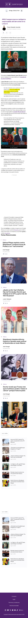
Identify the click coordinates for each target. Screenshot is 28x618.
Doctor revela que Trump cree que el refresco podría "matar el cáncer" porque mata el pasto (15, 389)
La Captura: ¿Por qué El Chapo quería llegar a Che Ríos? (18, 464)
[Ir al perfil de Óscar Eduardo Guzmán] (4, 28)
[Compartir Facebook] (3, 32)
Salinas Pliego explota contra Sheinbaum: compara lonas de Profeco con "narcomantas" (14, 244)
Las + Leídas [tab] (5, 433)
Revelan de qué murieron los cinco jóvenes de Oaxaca (17, 472)
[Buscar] (6, 10)
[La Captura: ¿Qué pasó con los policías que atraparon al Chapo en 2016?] (5, 450)
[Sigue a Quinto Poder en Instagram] (12, 610)
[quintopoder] (14, 4)
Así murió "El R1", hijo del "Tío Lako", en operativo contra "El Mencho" (17, 441)
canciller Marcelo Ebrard (19, 111)
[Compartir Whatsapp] (10, 32)
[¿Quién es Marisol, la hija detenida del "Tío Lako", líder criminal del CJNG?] (5, 458)
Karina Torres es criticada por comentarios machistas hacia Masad (17, 482)
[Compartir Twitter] (6, 32)
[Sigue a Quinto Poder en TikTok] (17, 610)
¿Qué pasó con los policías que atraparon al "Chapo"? (18, 448)
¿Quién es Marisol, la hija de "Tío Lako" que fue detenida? (18, 456)
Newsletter (7, 233)
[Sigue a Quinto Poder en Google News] (21, 610)
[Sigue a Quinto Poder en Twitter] (10, 610)
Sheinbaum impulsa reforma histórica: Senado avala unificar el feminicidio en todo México (14, 341)
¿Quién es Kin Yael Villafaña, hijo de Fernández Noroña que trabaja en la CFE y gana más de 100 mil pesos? (15, 293)
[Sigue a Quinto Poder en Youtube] (15, 610)
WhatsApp (16, 230)
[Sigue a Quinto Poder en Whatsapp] (5, 610)
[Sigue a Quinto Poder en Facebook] (8, 610)
